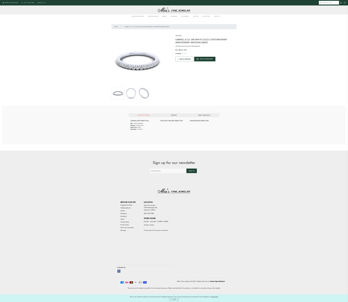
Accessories (185, 16)
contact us (41, 2)
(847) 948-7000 (149, 213)
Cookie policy (125, 222)
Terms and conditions (127, 227)
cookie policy (214, 296)
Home (116, 26)
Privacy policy (125, 225)
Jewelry (164, 16)
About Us (217, 16)
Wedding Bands (153, 16)
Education (206, 16)
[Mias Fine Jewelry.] (174, 10)
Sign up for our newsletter (174, 162)
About (122, 219)
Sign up (192, 171)
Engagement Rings (138, 16)
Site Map (123, 230)
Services (195, 16)
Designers (174, 16)
